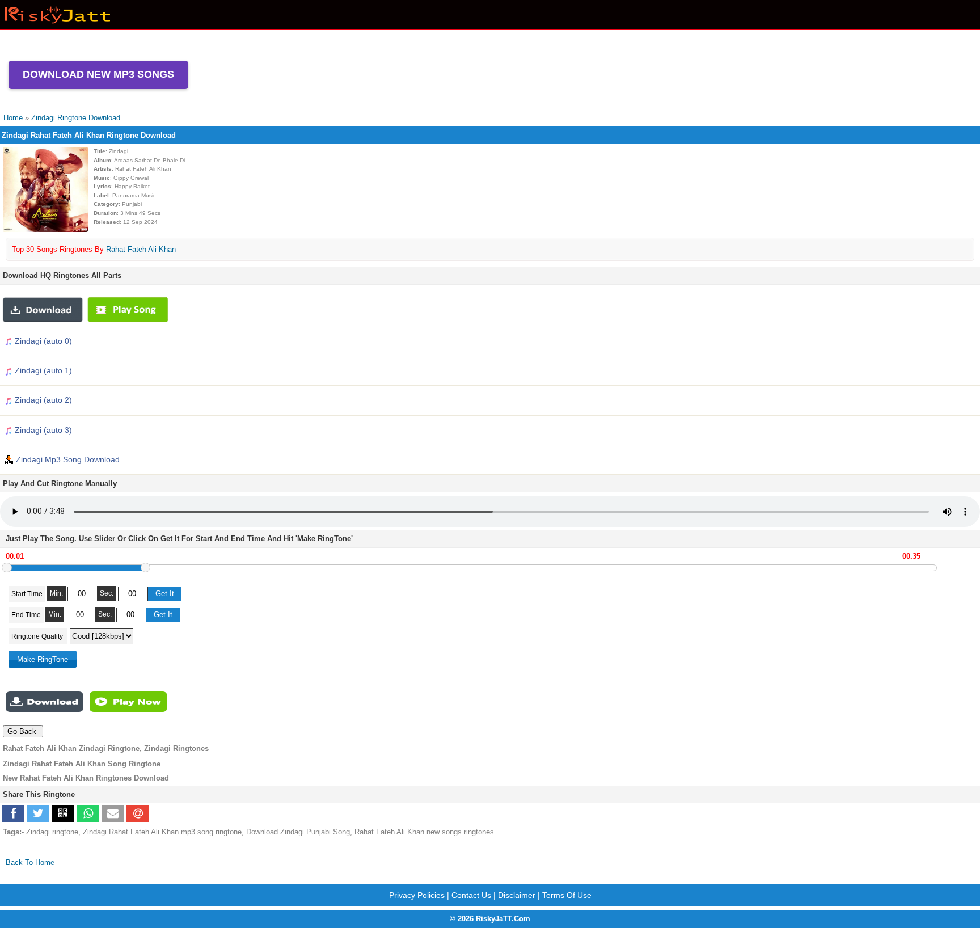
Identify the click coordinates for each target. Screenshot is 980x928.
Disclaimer (516, 895)
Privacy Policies (417, 895)
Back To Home (30, 862)
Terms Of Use (567, 895)
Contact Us (471, 895)
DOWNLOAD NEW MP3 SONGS (98, 74)
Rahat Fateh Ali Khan (141, 249)
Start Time (27, 594)
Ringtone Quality (38, 636)
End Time (26, 615)
